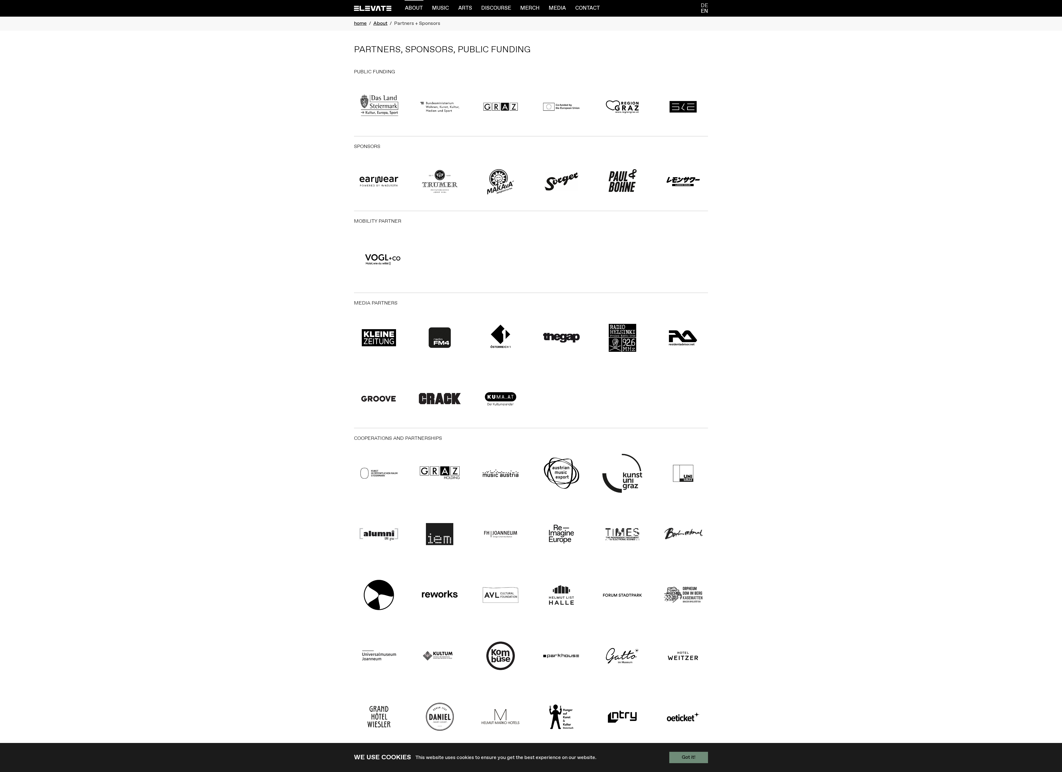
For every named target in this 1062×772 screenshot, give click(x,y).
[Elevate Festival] (372, 8)
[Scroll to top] (1049, 742)
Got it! (689, 757)
